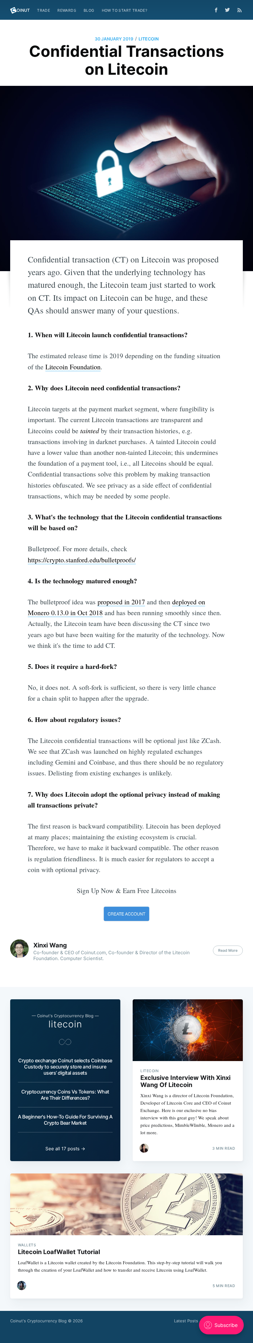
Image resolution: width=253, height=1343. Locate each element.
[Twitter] (229, 10)
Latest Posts (186, 1320)
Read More (228, 950)
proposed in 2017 (121, 601)
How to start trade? (124, 10)
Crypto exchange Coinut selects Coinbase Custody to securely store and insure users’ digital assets (65, 1066)
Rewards (66, 10)
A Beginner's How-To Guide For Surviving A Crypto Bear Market (65, 1120)
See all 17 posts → (65, 1149)
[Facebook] (216, 10)
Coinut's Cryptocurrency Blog (38, 1320)
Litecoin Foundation (73, 366)
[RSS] (239, 10)
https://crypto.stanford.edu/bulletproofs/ (82, 559)
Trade (43, 10)
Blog (89, 10)
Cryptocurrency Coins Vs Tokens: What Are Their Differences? (65, 1095)
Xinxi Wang (50, 945)
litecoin (149, 38)
